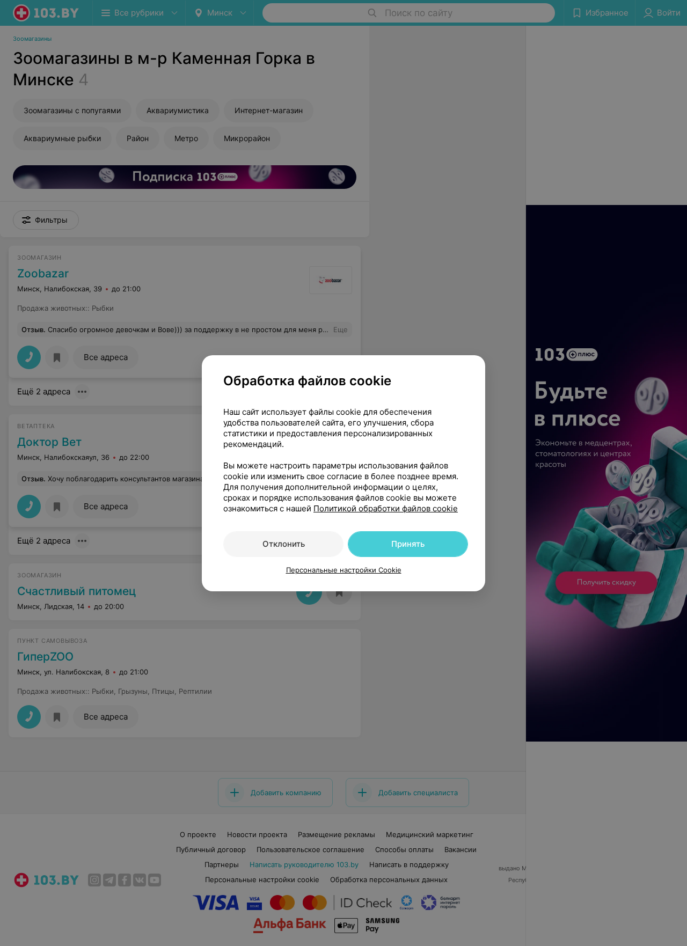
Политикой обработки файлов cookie (385, 508)
